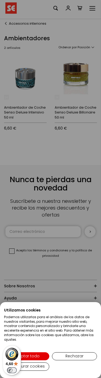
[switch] (12, 370)
